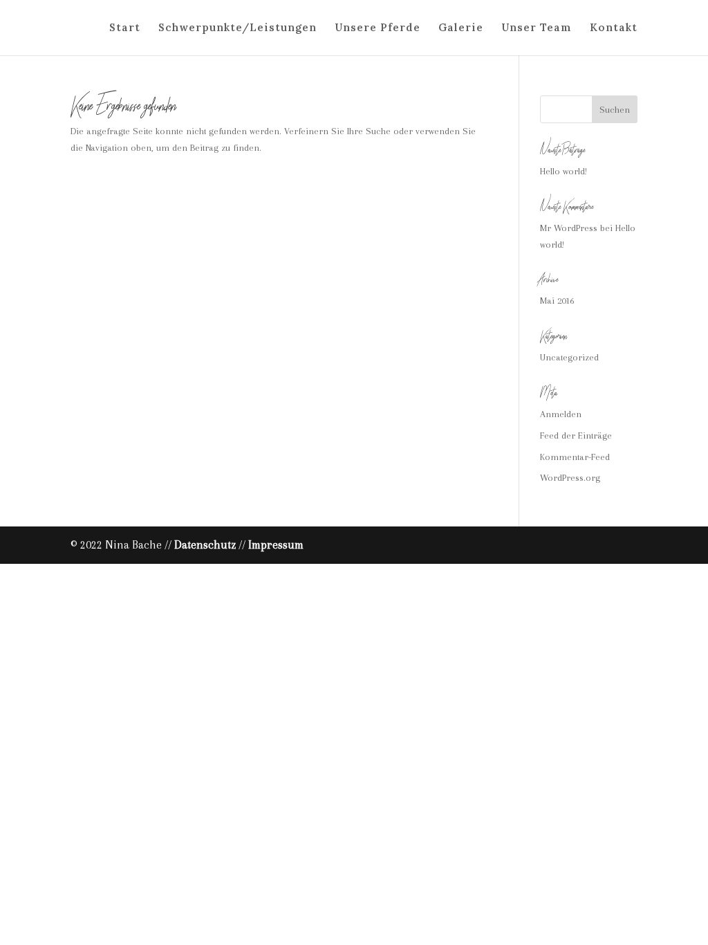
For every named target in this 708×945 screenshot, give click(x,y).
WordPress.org (570, 477)
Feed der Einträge (576, 435)
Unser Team (536, 28)
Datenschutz (205, 544)
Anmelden (560, 414)
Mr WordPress (568, 228)
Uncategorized (569, 357)
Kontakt (613, 28)
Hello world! (563, 171)
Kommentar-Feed (575, 457)
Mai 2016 (557, 300)
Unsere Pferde (377, 28)
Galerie (460, 28)
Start (124, 28)
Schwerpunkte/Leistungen (237, 28)
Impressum (276, 544)
